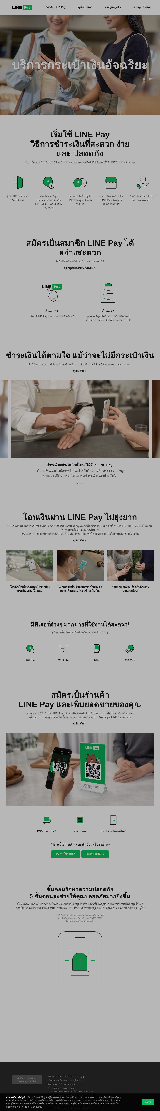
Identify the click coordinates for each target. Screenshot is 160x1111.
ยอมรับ (147, 1102)
